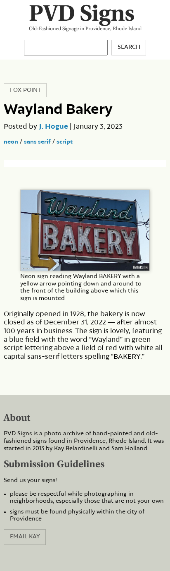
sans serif (37, 142)
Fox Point (25, 90)
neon (11, 142)
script (65, 142)
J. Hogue (53, 126)
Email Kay (25, 537)
